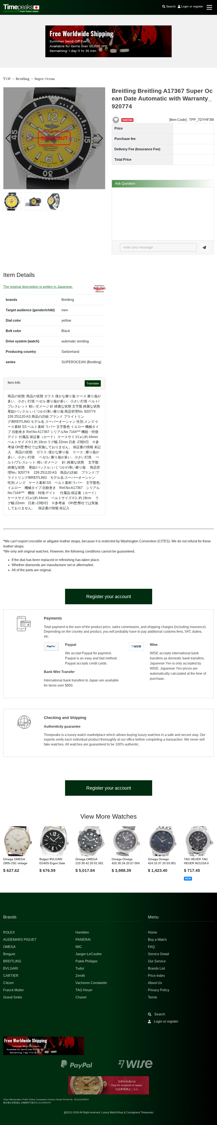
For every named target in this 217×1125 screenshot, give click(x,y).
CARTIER (10, 975)
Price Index (156, 975)
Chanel (80, 997)
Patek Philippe (86, 961)
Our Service (157, 961)
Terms (152, 997)
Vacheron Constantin (91, 983)
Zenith (80, 975)
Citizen (8, 983)
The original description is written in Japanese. (38, 287)
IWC (78, 947)
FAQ (151, 947)
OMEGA (9, 947)
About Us (155, 983)
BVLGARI (10, 968)
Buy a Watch (157, 939)
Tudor (79, 968)
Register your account (108, 596)
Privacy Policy (158, 990)
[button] (8, 138)
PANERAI (82, 939)
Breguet (9, 954)
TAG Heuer (83, 990)
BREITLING (12, 961)
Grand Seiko (12, 997)
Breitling (22, 79)
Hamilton (82, 932)
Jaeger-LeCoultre (88, 954)
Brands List (156, 968)
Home (152, 932)
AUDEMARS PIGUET (19, 939)
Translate (92, 383)
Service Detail (158, 954)
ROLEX (9, 932)
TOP (7, 79)
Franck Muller (13, 990)
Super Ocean (45, 79)
